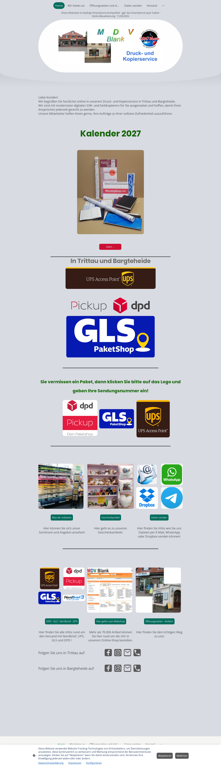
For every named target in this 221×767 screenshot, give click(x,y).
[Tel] (137, 652)
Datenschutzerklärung (51, 763)
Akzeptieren (164, 755)
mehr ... (110, 246)
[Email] (127, 652)
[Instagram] (117, 652)
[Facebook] (108, 652)
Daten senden (159, 517)
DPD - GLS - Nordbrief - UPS (61, 621)
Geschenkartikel (110, 517)
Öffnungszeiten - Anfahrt (159, 621)
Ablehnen (181, 755)
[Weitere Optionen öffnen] (163, 6)
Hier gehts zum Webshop (110, 621)
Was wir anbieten (62, 517)
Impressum (74, 763)
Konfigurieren (94, 763)
